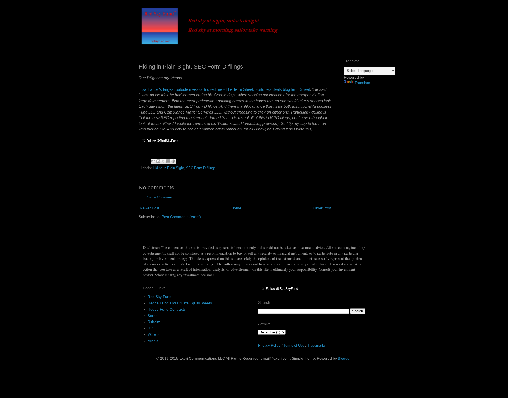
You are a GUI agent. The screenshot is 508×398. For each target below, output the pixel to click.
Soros (152, 316)
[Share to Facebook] (168, 161)
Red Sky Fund (159, 297)
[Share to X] (163, 161)
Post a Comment (159, 197)
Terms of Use (294, 345)
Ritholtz (154, 322)
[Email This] (153, 161)
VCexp (153, 334)
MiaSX (153, 341)
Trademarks (316, 345)
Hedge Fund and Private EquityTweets (180, 303)
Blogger (344, 358)
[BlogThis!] (158, 161)
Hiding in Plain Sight (168, 168)
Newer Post (149, 208)
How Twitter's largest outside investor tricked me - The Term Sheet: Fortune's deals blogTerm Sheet (224, 89)
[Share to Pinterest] (173, 161)
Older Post (322, 208)
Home (236, 208)
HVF (151, 328)
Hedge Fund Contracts (167, 309)
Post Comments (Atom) (181, 217)
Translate (362, 82)
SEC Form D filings (201, 168)
